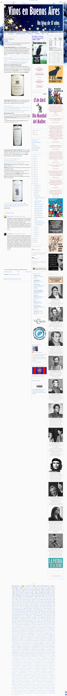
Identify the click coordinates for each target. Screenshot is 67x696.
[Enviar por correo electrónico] (4, 208)
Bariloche (38, 666)
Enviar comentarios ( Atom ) (14, 274)
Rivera (46, 684)
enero (36, 236)
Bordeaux (31, 639)
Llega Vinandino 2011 (39, 224)
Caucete (49, 621)
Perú (34, 682)
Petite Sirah (17, 661)
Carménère (24, 631)
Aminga (51, 637)
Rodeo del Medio (41, 653)
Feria (18, 593)
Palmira (14, 682)
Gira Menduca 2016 (43, 675)
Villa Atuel (15, 624)
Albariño (36, 637)
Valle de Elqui (51, 691)
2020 (35, 167)
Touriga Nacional (50, 688)
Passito (44, 659)
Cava (32, 669)
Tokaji (28, 688)
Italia (46, 624)
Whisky (41, 655)
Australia (50, 645)
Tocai (23, 627)
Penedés (28, 682)
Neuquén (37, 593)
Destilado (20, 674)
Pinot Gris (20, 633)
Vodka (15, 694)
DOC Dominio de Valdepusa (46, 672)
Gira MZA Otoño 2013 (25, 612)
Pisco (23, 661)
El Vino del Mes (37, 284)
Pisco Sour (17, 643)
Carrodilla (31, 628)
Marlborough (35, 680)
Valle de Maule (27, 643)
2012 (35, 181)
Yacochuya (15, 634)
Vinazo (17, 602)
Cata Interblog (40, 639)
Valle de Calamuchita (30, 691)
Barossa (43, 649)
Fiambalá (46, 658)
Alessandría (44, 665)
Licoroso (40, 627)
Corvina (14, 672)
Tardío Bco (42, 599)
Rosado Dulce (42, 661)
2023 (35, 161)
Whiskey (34, 655)
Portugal (16, 653)
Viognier (44, 612)
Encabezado (15, 617)
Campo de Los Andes (25, 656)
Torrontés (42, 592)
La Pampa (52, 624)
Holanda (31, 677)
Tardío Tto (34, 623)
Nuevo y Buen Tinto (38, 215)
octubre (36, 189)
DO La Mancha (33, 672)
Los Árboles (49, 627)
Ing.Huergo (46, 677)
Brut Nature (15, 631)
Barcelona (35, 649)
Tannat (14, 605)
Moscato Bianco (35, 647)
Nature (53, 647)
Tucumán (22, 628)
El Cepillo (50, 650)
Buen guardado (37, 196)
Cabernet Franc (28, 608)
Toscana (42, 688)
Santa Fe (18, 662)
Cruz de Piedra (47, 605)
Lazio (37, 678)
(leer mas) (34, 255)
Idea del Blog (37, 33)
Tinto (10, 206)
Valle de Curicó (42, 691)
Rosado (27, 205)
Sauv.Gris (50, 685)
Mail (47, 33)
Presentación (20, 595)
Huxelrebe (38, 677)
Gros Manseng (23, 677)
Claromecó (15, 658)
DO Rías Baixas (41, 650)
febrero (36, 234)
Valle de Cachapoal (48, 662)
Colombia (37, 671)
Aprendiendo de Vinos (39, 645)
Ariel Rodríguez (10, 233)
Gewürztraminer (48, 634)
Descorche (40, 631)
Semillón (6, 206)
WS (21, 53)
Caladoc (36, 668)
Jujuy (39, 620)
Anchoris (14, 639)
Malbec (27, 204)
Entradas (35, 132)
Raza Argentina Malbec (39, 213)
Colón (32, 650)
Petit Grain (41, 682)
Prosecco (21, 684)
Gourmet (39, 615)
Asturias (24, 666)
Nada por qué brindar (38, 206)
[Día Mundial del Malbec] (39, 123)
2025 (35, 158)
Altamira (34, 618)
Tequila (48, 687)
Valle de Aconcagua (50, 690)
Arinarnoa (17, 666)
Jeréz (53, 642)
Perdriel (31, 596)
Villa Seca (44, 693)
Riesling (37, 640)
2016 (35, 174)
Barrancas (22, 639)
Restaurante (48, 608)
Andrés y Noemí (10, 216)
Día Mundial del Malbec (36, 142)
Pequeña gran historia (38, 210)
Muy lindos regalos (38, 212)
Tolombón (37, 662)
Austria (31, 666)
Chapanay (53, 669)
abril (36, 230)
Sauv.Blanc (37, 598)
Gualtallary (16, 604)
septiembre (37, 190)
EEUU (21, 640)
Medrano (26, 647)
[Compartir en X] (7, 208)
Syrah (40, 596)
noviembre (37, 187)
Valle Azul (17, 649)
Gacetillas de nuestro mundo (21, 33)
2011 (35, 183)
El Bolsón (37, 674)
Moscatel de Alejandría (28, 636)
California (15, 650)
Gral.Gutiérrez (37, 624)
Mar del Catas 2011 (8, 43)
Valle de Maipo (29, 663)
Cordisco (50, 671)
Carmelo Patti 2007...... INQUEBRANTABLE (38, 302)
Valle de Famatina (34, 605)
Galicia (22, 652)
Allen (47, 655)
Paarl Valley (46, 652)
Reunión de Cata (35, 150)
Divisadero (15, 640)
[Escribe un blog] (6, 208)
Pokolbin (14, 684)
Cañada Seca (15, 642)
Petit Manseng (51, 659)
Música (38, 608)
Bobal (45, 666)
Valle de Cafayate (18, 592)
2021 (35, 165)
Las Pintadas (25, 678)
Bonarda (36, 607)
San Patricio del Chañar (29, 599)
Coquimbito (29, 609)
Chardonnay (19, 596)
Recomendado (21, 205)
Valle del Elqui (18, 693)
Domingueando (29, 674)
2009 (35, 240)
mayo (36, 228)
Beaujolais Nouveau (22, 152)
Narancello (40, 681)
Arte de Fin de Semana (36, 147)
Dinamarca (30, 658)
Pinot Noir (52, 599)
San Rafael (26, 604)
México (33, 681)
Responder (9, 230)
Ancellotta (31, 634)
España (36, 612)
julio (36, 194)
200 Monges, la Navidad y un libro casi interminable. (39, 297)
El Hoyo (45, 674)
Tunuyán (49, 596)
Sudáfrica (29, 637)
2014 (35, 178)
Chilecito (49, 615)
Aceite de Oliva (26, 645)
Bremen (51, 666)
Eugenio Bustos (26, 624)
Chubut (16, 671)
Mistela (51, 680)
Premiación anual (41, 609)
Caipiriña (29, 668)
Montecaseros (25, 681)
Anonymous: (36, 258)
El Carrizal (38, 658)
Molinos (16, 630)
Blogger (59, 575)
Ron (49, 653)
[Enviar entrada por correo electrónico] (24, 203)
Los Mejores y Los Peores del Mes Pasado (26, 626)
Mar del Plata (36, 652)
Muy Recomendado (35, 148)
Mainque (20, 680)
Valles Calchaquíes (24, 607)
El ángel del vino (37, 275)
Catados (27, 669)
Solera (32, 687)
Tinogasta (22, 688)
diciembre (37, 185)
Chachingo (45, 669)
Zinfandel (17, 645)
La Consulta (18, 601)
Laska (32, 678)
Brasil (44, 640)
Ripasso (35, 661)
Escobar (51, 674)
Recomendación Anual (33, 633)
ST (14, 53)
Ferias (33, 144)
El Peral (39, 634)
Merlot (50, 602)
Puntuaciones (41, 636)
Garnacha (34, 675)
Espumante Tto (16, 623)
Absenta (37, 665)
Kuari (35, 300)
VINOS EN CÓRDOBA (38, 290)
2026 (35, 156)
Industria (51, 595)
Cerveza (23, 620)
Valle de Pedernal (39, 643)
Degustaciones (34, 145)
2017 (35, 172)
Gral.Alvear (40, 628)
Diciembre (7, 66)
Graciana (53, 675)
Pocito (29, 661)
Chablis (38, 669)
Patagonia (21, 682)
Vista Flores (26, 598)
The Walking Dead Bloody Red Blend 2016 (39, 307)
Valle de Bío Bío (18, 691)
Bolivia (16, 656)
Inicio (5, 33)
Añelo (51, 630)
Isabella (53, 677)
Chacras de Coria (47, 607)
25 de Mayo (23, 634)
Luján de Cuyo (21, 204)
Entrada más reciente (8, 271)
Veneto (37, 693)
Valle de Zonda (51, 643)
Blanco (15, 204)
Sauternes (43, 685)
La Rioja (32, 595)
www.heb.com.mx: (37, 249)
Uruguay (45, 614)
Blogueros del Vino (43, 611)
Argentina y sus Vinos (38, 311)
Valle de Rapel (39, 663)
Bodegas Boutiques (9, 39)
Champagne (35, 656)
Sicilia (20, 687)
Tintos (53, 592)
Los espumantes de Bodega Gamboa (38, 277)
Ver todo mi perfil (36, 362)
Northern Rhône (49, 681)
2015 (35, 176)
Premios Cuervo (30, 33)
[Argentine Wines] (39, 269)
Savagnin (14, 687)
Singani (26, 687)
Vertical (44, 630)
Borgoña (50, 649)
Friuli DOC (26, 675)
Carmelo (51, 668)
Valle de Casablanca (17, 663)
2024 (35, 159)
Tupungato (27, 593)
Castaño (20, 669)
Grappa (16, 677)
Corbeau (44, 671)
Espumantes (15, 608)
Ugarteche (37, 630)
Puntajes (26, 614)
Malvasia (27, 680)
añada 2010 (16, 122)
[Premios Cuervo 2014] (39, 63)
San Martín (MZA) (47, 633)
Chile (13, 607)
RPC (26, 684)
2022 (35, 163)
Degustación (48, 598)
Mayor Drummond (8, 205)
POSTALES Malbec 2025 (38, 281)
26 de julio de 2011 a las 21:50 (19, 233)
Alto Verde (52, 665)
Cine (42, 646)
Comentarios (36, 134)
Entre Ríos (15, 652)
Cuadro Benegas (23, 672)
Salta (21, 589)
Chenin (51, 656)
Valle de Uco (16, 206)
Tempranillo (36, 614)
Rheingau (39, 684)
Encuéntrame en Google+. (33, 0)
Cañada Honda (24, 650)
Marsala (44, 680)
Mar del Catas (21, 70)
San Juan (15, 598)
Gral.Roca (18, 614)
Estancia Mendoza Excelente (40, 222)
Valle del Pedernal (50, 663)
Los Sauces (43, 678)
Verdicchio (17, 665)
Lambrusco (19, 647)
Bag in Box (26, 649)
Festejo (47, 642)
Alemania (44, 637)
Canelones (40, 621)
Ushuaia (16, 690)
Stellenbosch (39, 687)
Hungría (53, 658)
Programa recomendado (27, 653)
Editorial (47, 591)
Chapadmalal (44, 656)
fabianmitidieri (37, 280)
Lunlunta (15, 620)
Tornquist (35, 688)
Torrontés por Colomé (39, 221)
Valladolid (40, 690)
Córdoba (32, 631)
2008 (35, 242)
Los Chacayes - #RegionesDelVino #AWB (38, 312)
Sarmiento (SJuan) (28, 662)
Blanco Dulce (29, 621)
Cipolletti (23, 671)
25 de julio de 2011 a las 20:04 (19, 216)
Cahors (22, 668)
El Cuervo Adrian (38, 352)
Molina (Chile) (15, 681)
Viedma (28, 655)
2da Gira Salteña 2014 (27, 665)
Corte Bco (29, 615)
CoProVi (30, 671)
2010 (35, 238)
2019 (35, 169)
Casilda (14, 669)
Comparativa (44, 617)
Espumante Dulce (38, 604)
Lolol (24, 659)
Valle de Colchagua (46, 623)
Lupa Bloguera (45, 626)
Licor (26, 623)
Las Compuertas (51, 628)
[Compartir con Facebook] (9, 208)
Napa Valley (45, 647)
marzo (36, 232)
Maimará (14, 628)
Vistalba (25, 602)
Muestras (43, 33)
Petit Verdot (27, 617)
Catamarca (50, 639)
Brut (35, 617)
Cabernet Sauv (50, 589)
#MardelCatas (37, 202)
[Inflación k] (55, 51)
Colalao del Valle (26, 642)
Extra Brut (15, 599)
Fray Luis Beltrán (46, 618)
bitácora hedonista (37, 306)
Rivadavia (47, 620)
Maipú (32, 592)
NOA (29, 659)
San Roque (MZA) (26, 685)
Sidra (22, 637)
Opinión (37, 591)
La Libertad (17, 678)
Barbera (53, 655)
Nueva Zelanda (36, 659)
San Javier (17, 685)
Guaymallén (29, 640)
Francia (31, 620)
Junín (28, 652)
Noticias (22, 605)
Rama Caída (32, 684)
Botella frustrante (17, 646)
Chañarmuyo (35, 646)
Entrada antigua (28, 271)
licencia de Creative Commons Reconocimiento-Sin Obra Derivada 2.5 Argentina (39, 392)
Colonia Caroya (38, 642)
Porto (53, 652)
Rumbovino (36, 295)
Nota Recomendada (49, 601)
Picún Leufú (50, 682)
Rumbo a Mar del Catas (39, 204)
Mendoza (15, 205)
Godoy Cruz (15, 636)
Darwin (14, 674)
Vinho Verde (52, 693)
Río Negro (28, 601)
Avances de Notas (11, 33)
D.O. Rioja (22, 658)
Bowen (27, 646)
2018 (35, 170)
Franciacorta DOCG (17, 675)
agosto (36, 192)
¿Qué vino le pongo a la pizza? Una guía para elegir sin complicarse (39, 286)
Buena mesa (15, 668)
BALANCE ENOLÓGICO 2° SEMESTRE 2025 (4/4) (39, 292)
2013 (35, 180)
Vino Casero (31, 627)
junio (36, 227)
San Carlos (37, 601)
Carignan (50, 640)
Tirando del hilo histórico (39, 217)
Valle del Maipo (29, 693)
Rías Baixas (52, 684)
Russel (30, 630)
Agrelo (11, 204)
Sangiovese (35, 685)
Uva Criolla (24, 690)
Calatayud (43, 668)
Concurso (52, 612)
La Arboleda (17, 659)
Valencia (32, 690)
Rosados (23, 630)
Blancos (49, 604)
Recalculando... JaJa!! (38, 208)
